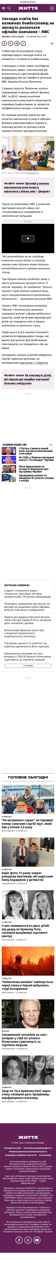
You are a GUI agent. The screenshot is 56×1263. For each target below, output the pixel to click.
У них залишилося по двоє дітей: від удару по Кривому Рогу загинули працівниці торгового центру (26, 931)
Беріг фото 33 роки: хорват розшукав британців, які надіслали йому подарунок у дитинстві (27, 876)
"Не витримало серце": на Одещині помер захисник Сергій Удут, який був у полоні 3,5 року (27, 823)
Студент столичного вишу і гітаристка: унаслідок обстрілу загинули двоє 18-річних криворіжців (27, 593)
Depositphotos (32, 173)
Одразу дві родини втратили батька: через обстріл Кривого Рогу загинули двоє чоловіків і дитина (27, 620)
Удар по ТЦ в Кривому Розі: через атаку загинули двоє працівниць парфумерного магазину (26, 1094)
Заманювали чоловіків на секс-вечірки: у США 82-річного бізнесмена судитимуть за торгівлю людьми (27, 656)
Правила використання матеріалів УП (28, 1152)
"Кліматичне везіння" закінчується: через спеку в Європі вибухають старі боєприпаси (27, 985)
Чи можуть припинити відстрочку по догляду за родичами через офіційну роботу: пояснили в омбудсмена (27, 607)
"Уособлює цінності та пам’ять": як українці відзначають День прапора (26, 645)
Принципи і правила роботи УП (21, 1155)
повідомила (9, 77)
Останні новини (16, 585)
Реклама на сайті (12, 1148)
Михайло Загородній (13, 37)
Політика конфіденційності (38, 1148)
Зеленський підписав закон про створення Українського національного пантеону (24, 633)
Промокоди (45, 1155)
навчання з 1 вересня (33, 362)
